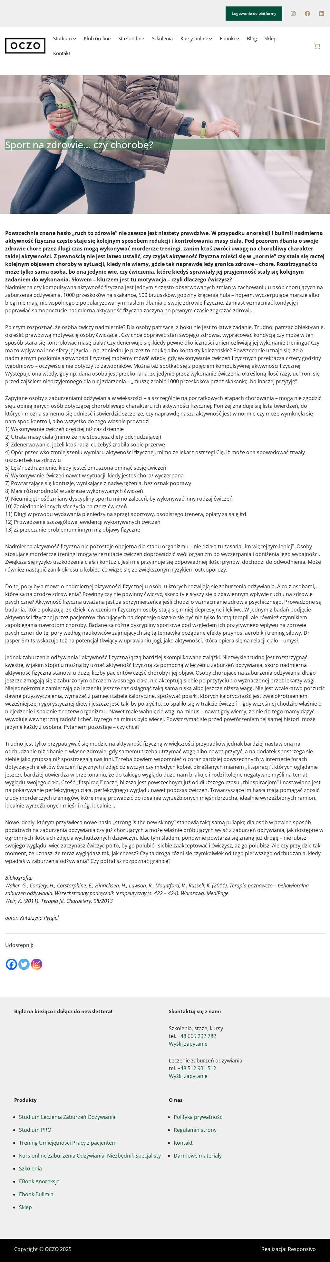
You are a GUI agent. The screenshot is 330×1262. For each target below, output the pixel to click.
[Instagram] (293, 13)
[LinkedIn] (321, 13)
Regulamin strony (195, 1129)
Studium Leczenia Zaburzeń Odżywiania (67, 1116)
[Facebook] (307, 13)
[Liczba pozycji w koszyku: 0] (317, 46)
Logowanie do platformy (254, 13)
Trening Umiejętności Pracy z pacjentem (68, 1142)
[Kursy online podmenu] (210, 38)
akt (189, 1142)
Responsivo (302, 1249)
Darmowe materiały (198, 1155)
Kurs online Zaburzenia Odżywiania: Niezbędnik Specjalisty (90, 1155)
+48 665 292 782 (197, 1036)
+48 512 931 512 (197, 1068)
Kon (178, 1142)
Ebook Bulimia (36, 1194)
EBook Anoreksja (39, 1181)
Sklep (25, 1207)
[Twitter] (24, 964)
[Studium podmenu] (74, 38)
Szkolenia (30, 1168)
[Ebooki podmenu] (237, 38)
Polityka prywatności (199, 1116)
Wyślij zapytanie (188, 1043)
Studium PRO (35, 1129)
